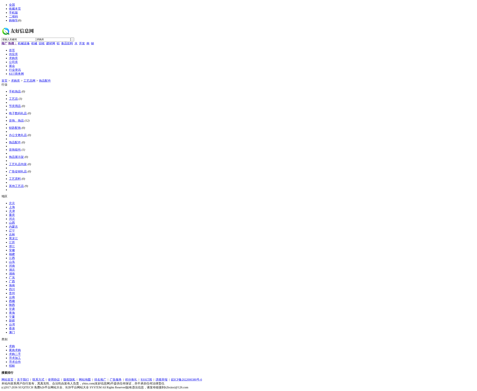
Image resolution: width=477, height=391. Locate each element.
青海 (12, 312)
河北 (12, 218)
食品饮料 (67, 43)
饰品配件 (45, 80)
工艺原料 (15, 178)
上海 (12, 207)
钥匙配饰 (15, 127)
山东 (12, 261)
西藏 (12, 301)
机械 (34, 43)
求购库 (15, 80)
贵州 (12, 293)
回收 (42, 43)
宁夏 (12, 316)
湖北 (12, 269)
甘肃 (12, 308)
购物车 (13, 20)
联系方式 (38, 379)
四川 (12, 289)
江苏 (12, 242)
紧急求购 (15, 350)
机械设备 (24, 43)
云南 (12, 297)
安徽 (12, 250)
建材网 (50, 43)
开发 (82, 43)
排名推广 (100, 379)
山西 (12, 222)
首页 (4, 80)
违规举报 (162, 379)
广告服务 (116, 379)
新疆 (12, 320)
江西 (12, 258)
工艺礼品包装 (18, 164)
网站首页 (7, 379)
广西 (12, 281)
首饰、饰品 (16, 120)
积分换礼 (131, 379)
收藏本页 (15, 8)
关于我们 (23, 379)
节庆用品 (15, 106)
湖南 (12, 273)
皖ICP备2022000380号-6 (186, 379)
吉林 (12, 234)
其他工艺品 (16, 186)
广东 (12, 277)
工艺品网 (29, 80)
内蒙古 (13, 226)
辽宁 (12, 230)
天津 (12, 211)
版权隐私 (69, 379)
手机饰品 (15, 91)
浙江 (12, 246)
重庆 (12, 214)
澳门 (12, 332)
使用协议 (54, 379)
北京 (12, 203)
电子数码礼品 (18, 113)
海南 (12, 285)
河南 (12, 265)
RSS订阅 (146, 379)
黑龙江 (13, 238)
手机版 (13, 12)
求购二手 (15, 354)
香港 (12, 328)
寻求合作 (15, 361)
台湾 (12, 324)
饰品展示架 (16, 156)
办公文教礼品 (18, 135)
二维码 (13, 16)
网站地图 (85, 379)
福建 (12, 254)
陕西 (12, 305)
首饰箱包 (15, 149)
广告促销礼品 (18, 171)
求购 (12, 346)
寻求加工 (15, 357)
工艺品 (13, 98)
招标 (12, 365)
